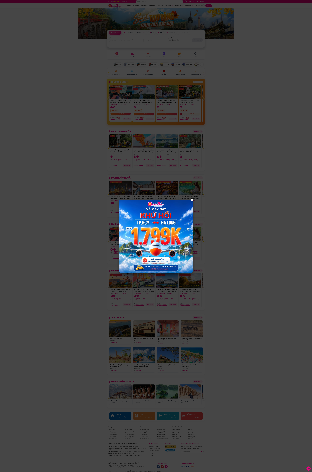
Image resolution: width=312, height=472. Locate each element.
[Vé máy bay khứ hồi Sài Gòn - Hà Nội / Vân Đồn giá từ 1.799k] (156, 236)
